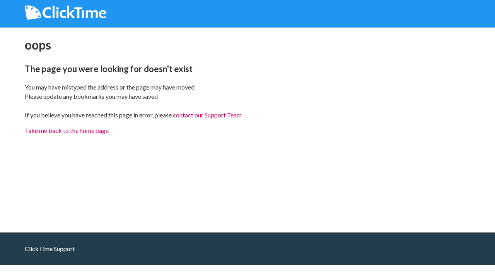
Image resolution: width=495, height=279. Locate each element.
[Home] (65, 17)
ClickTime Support (50, 248)
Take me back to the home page (67, 130)
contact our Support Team (207, 115)
